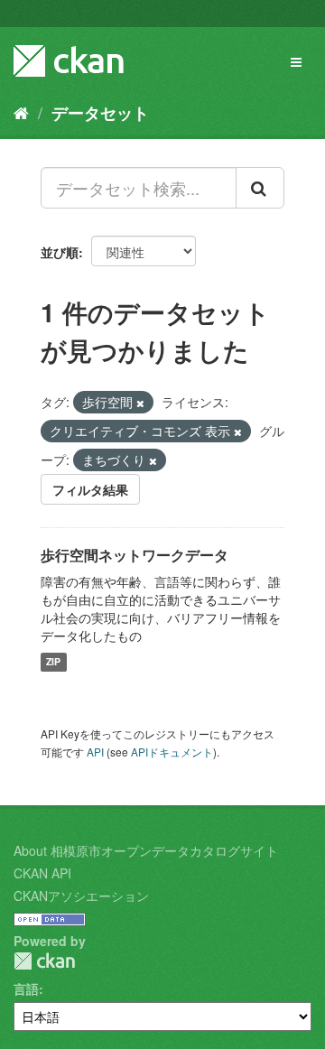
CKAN (44, 961)
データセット (100, 113)
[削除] (140, 402)
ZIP (53, 662)
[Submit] (260, 188)
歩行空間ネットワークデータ (134, 554)
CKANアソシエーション (81, 896)
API (95, 751)
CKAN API (42, 873)
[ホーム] (21, 112)
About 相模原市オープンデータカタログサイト (146, 850)
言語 (26, 988)
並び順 (60, 252)
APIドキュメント (172, 751)
